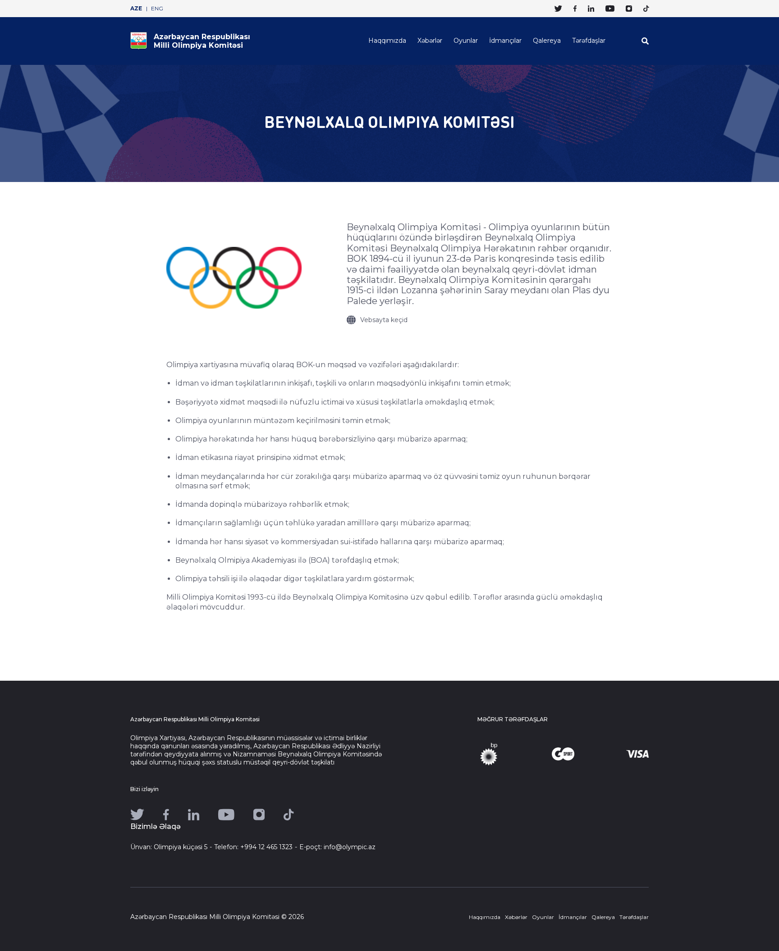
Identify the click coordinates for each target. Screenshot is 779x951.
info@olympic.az (350, 847)
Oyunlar (466, 40)
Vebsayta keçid (384, 320)
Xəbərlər (429, 40)
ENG (157, 8)
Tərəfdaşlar (588, 40)
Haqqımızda (387, 40)
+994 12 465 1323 (266, 847)
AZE (136, 8)
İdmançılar (505, 40)
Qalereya (547, 40)
